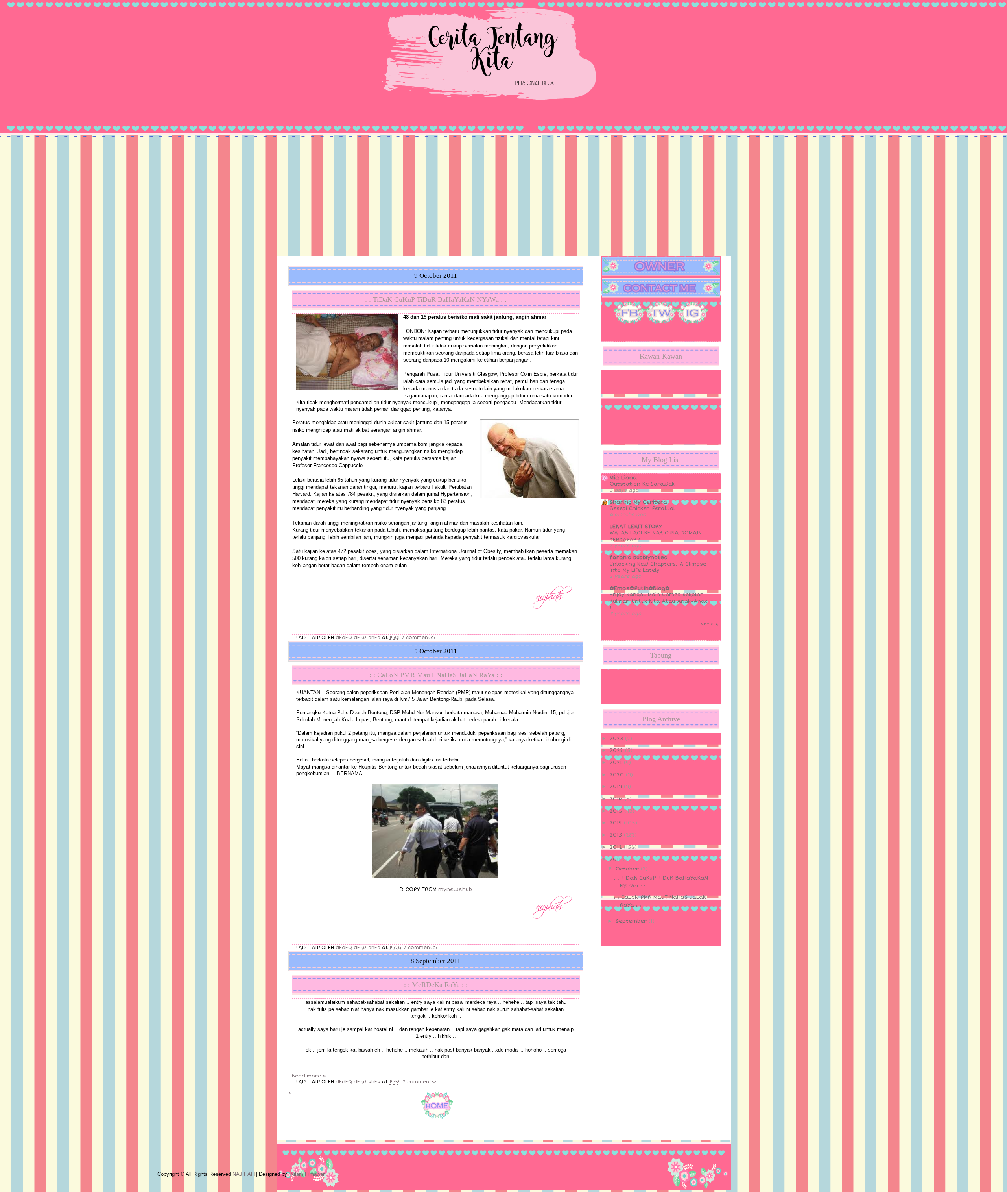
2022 (617, 750)
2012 (617, 847)
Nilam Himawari (308, 1174)
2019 (617, 787)
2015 (617, 811)
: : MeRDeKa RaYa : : (436, 985)
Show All (711, 624)
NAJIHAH (243, 1174)
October (628, 869)
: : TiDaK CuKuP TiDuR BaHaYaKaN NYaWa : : (436, 299)
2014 (617, 823)
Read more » (309, 1076)
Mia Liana (623, 478)
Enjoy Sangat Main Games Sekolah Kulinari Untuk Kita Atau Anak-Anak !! (658, 601)
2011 (616, 859)
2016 (617, 799)
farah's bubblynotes (639, 557)
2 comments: (419, 638)
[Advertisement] (503, 197)
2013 (617, 835)
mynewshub (455, 889)
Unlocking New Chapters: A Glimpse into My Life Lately (658, 567)
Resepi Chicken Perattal (642, 508)
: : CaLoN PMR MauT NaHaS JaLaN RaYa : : (435, 675)
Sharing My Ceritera (638, 502)
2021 (617, 763)
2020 (618, 775)
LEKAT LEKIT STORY (636, 526)
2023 (617, 739)
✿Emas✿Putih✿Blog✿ (639, 588)
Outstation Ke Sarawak (642, 484)
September (632, 921)
